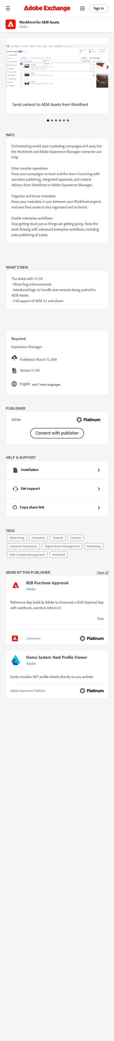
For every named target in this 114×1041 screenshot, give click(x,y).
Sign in (99, 8)
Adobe (31, 589)
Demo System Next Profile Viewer (56, 657)
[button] (8, 8)
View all (102, 572)
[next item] (107, 67)
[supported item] (15, 638)
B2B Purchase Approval (47, 582)
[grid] (57, 489)
